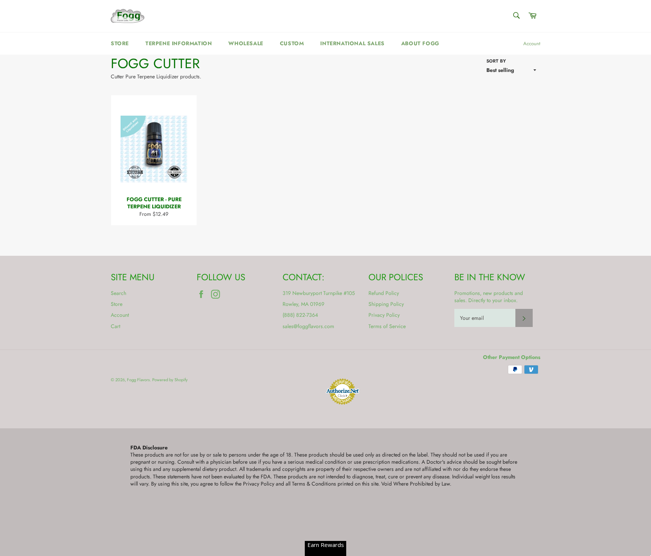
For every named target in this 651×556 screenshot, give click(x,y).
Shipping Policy (386, 304)
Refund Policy (383, 293)
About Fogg (420, 43)
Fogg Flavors (138, 380)
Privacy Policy (384, 315)
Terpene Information (178, 43)
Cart (115, 326)
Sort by (496, 61)
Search (118, 293)
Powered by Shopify (170, 380)
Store (120, 43)
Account (531, 43)
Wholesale (245, 43)
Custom (292, 43)
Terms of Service (387, 326)
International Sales (352, 43)
